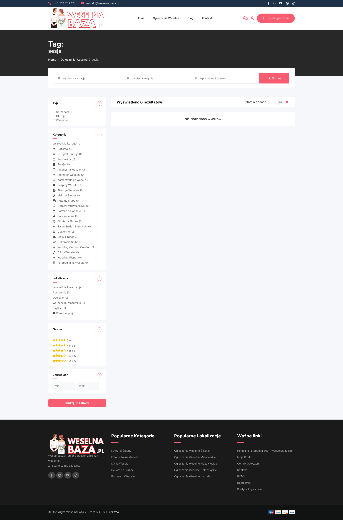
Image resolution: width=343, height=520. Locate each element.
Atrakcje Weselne (70, 190)
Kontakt (207, 18)
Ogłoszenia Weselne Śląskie (192, 450)
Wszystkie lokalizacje (67, 287)
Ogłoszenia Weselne (166, 18)
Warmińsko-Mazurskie (69, 303)
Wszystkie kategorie (66, 143)
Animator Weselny (71, 174)
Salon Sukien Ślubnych (74, 226)
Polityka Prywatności (250, 489)
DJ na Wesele (68, 252)
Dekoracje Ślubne (71, 242)
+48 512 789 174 (64, 3)
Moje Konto (244, 457)
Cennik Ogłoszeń (248, 463)
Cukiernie (66, 231)
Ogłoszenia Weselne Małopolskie (195, 457)
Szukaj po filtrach (77, 403)
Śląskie (59, 308)
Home (140, 18)
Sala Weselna (68, 216)
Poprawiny (66, 159)
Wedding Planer (70, 257)
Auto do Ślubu (68, 200)
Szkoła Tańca (68, 237)
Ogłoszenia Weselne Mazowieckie (195, 463)
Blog (190, 18)
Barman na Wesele (71, 211)
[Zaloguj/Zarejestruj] (252, 18)
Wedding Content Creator (76, 247)
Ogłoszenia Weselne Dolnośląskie (195, 470)
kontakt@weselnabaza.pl (102, 3)
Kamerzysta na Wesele (74, 180)
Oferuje (61, 116)
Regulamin (244, 483)
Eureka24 (112, 512)
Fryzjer (64, 164)
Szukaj (276, 78)
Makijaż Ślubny (69, 195)
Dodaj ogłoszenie (278, 18)
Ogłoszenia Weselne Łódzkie (192, 476)
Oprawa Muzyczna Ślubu (75, 205)
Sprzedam (62, 112)
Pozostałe (66, 149)
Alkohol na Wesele (71, 169)
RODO (241, 476)
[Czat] (245, 18)
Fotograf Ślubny (70, 154)
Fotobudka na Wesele (73, 262)
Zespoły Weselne (70, 185)
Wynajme (62, 120)
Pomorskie (61, 292)
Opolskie (60, 297)
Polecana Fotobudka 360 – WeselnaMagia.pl (265, 450)
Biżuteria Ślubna (70, 221)
